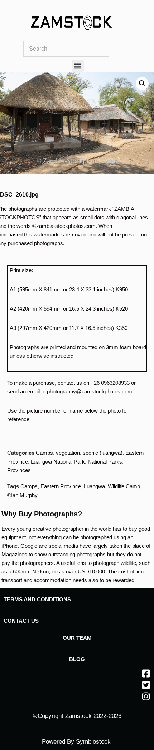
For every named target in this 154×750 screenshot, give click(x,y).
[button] (78, 66)
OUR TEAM (77, 638)
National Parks (105, 462)
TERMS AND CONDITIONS (37, 599)
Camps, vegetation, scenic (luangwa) (79, 453)
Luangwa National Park (58, 462)
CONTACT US (21, 621)
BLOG (77, 659)
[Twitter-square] (145, 684)
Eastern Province (60, 486)
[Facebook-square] (145, 673)
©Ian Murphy (22, 495)
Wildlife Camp (124, 486)
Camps (29, 486)
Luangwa (94, 486)
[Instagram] (145, 696)
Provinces (19, 470)
